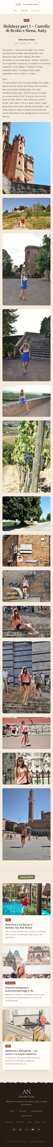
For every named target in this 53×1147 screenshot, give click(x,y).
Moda (29, 1122)
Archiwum (35, 11)
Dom (44, 1122)
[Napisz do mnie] (38, 1129)
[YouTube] (32, 1129)
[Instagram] (14, 1129)
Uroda (37, 1122)
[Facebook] (26, 1129)
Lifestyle (20, 1122)
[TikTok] (20, 1129)
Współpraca (26, 1116)
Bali (15, 11)
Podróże (24, 11)
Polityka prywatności (38, 1141)
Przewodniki (37, 1111)
